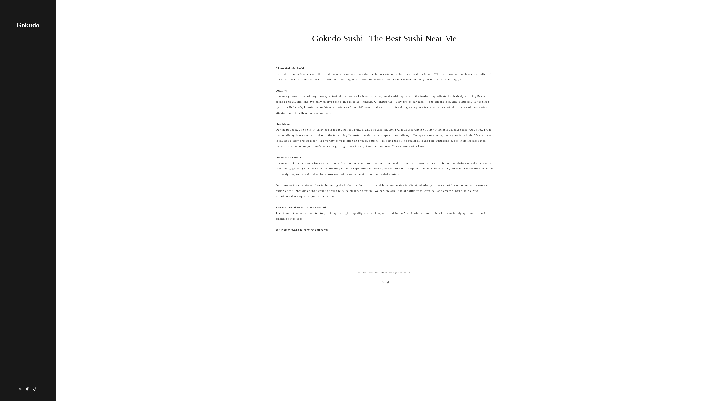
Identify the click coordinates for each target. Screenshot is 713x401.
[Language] (20, 389)
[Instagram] (27, 389)
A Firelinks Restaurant (374, 272)
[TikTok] (34, 389)
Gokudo (27, 25)
